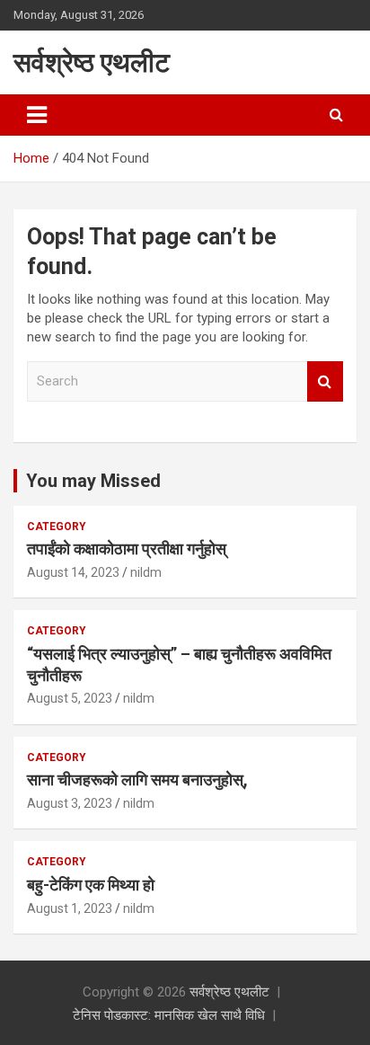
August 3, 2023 (69, 803)
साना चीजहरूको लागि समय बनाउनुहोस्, (137, 779)
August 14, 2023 (73, 572)
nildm (146, 572)
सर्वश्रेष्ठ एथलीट (91, 62)
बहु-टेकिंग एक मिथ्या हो (90, 884)
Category (56, 526)
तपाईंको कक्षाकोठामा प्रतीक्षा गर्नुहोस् (126, 548)
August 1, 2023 (69, 908)
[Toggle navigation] (36, 115)
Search (325, 381)
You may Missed (93, 481)
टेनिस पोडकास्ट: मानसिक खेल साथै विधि (169, 1015)
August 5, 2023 (69, 698)
